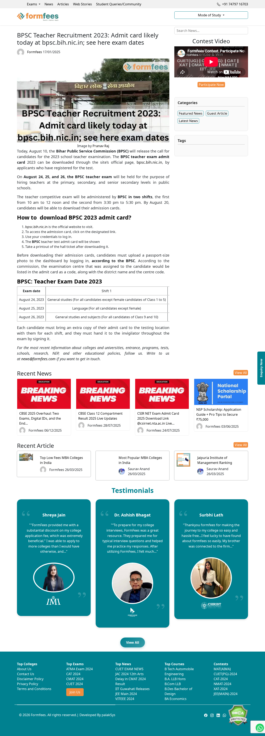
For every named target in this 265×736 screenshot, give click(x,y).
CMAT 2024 (74, 679)
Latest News (188, 121)
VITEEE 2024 (124, 698)
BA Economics (176, 698)
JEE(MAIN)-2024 (225, 694)
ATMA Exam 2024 (79, 669)
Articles (63, 4)
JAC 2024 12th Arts (129, 674)
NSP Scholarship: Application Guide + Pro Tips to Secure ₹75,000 (218, 414)
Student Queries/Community (118, 4)
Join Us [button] (75, 692)
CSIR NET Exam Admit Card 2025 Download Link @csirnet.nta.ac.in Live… (158, 418)
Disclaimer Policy (30, 679)
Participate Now (211, 84)
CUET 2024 (74, 684)
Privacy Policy (27, 684)
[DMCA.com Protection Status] (238, 715)
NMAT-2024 (222, 684)
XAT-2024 (221, 689)
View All (241, 372)
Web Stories (82, 4)
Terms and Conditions (34, 689)
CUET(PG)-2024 (225, 674)
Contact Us (25, 674)
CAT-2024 (221, 679)
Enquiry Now (261, 368)
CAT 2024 (73, 674)
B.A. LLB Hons (175, 679)
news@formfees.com (38, 358)
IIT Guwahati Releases (132, 689)
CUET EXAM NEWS (129, 669)
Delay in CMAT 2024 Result (130, 681)
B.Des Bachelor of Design (178, 691)
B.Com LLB (173, 684)
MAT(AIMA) (222, 669)
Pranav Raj (101, 146)
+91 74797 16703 (234, 4)
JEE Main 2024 (126, 694)
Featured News (190, 113)
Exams (32, 4)
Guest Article (217, 113)
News (49, 4)
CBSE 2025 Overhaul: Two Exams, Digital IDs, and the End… (40, 418)
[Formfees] (93, 17)
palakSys (108, 715)
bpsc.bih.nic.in (149, 162)
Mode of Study (210, 15)
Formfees (34, 52)
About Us (24, 669)
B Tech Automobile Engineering (179, 671)
